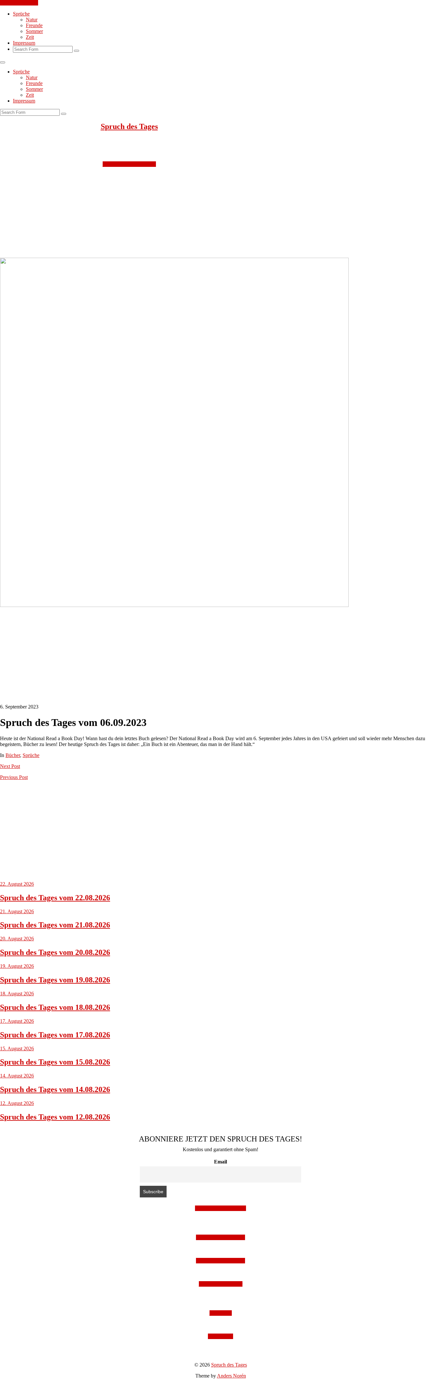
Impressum (24, 43)
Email (220, 1161)
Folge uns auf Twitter (220, 1284)
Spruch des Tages (129, 126)
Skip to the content (19, 2)
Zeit (30, 37)
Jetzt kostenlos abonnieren (129, 164)
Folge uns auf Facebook (220, 1260)
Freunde (34, 25)
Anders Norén (231, 1376)
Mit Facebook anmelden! (220, 1208)
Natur (31, 19)
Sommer (34, 31)
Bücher (12, 755)
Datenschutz (220, 1336)
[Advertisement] (193, 212)
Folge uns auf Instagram (220, 1237)
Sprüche (21, 13)
